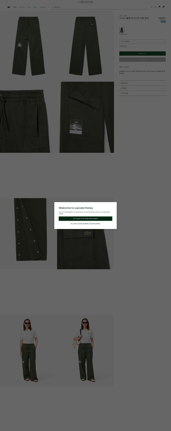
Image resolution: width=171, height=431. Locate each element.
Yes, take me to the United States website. (85, 218)
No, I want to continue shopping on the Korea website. (85, 223)
